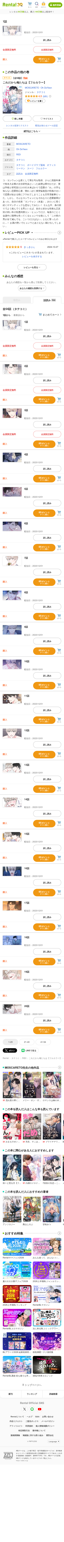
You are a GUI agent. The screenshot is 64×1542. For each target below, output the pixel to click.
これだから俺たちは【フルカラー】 (45, 1058)
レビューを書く (36, 101)
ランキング (32, 1393)
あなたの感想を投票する (31, 288)
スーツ (30, 168)
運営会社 (50, 1435)
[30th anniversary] (19, 4)
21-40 (27, 1041)
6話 (26, 523)
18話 (26, 937)
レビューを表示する (32, 256)
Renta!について (17, 1416)
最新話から (19, 315)
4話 (26, 454)
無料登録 (57, 4)
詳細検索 (53, 1393)
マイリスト (48, 118)
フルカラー (41, 168)
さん (29, 247)
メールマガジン (47, 1421)
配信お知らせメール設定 (46, 125)
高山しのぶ (28, 1224)
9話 (26, 626)
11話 (26, 695)
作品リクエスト (16, 1421)
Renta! (6, 1058)
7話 (26, 557)
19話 (26, 971)
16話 (26, 868)
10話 (26, 661)
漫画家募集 (15, 1435)
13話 (26, 764)
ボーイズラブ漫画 (36, 165)
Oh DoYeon (46, 87)
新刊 (11, 1393)
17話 (26, 902)
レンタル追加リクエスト (17, 125)
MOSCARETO (32, 87)
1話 (26, 321)
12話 (26, 730)
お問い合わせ (47, 1416)
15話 (26, 833)
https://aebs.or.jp (22, 1460)
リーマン (20, 168)
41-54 (43, 1041)
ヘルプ (29, 1416)
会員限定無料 (47, 49)
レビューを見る (31, 267)
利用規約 (29, 1426)
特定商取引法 (24, 1430)
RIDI (18, 154)
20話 (26, 1006)
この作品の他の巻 (17, 72)
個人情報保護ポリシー (45, 1426)
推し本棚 (18, 118)
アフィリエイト (16, 1426)
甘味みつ (47, 1224)
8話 (26, 592)
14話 (26, 799)
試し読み (47, 39)
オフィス (51, 165)
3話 (26, 410)
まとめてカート (51, 314)
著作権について (39, 1430)
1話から (7, 315)
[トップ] (9, 4)
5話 (26, 488)
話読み (19, 173)
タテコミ (41, 92)
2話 (26, 366)
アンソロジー (9, 1224)
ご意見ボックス (32, 1421)
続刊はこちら (31, 131)
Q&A (37, 1416)
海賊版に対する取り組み (33, 1435)
